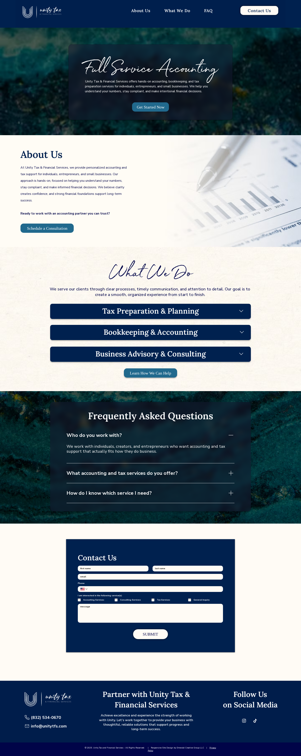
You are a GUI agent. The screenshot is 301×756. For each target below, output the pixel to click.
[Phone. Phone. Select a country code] (84, 589)
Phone (81, 583)
